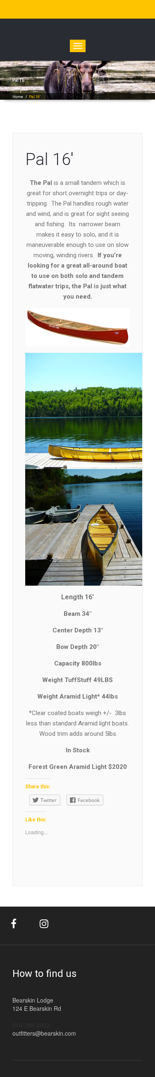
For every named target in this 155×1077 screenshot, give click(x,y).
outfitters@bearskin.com (44, 1033)
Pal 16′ (49, 159)
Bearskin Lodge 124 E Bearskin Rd (36, 1004)
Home (17, 97)
